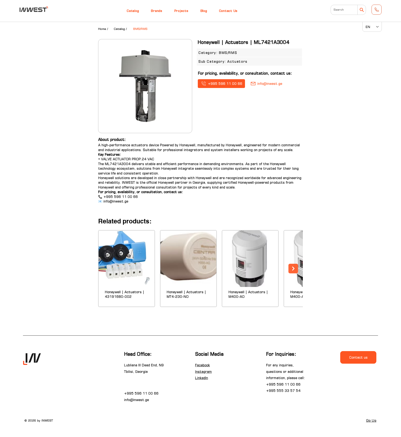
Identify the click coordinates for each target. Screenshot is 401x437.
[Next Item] (293, 268)
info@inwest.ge (115, 201)
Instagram (203, 371)
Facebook (202, 365)
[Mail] (361, 10)
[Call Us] (377, 10)
